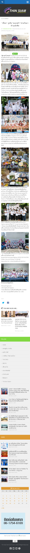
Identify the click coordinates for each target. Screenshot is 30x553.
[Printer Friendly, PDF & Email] (15, 54)
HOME (4, 345)
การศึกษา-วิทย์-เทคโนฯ (9, 356)
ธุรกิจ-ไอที (5, 352)
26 (10, 503)
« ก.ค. (2, 508)
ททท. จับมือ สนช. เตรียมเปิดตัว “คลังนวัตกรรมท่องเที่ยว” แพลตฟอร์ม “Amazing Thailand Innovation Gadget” (18, 461)
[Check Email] (16, 548)
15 (22, 498)
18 (6, 501)
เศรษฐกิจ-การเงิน (7, 348)
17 (3, 501)
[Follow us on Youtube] (13, 548)
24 (3, 503)
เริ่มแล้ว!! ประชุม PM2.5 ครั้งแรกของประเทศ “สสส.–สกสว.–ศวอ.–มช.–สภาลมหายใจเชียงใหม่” (18, 409)
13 (14, 498)
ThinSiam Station (7, 381)
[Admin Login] (19, 548)
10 (3, 498)
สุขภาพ (4, 363)
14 (18, 498)
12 (10, 498)
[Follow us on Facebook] (11, 548)
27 (14, 503)
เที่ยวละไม (5, 367)
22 (22, 501)
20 (14, 501)
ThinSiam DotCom (7, 28)
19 (10, 501)
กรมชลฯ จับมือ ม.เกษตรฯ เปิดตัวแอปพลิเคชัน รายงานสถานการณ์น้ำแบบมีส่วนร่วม (18, 426)
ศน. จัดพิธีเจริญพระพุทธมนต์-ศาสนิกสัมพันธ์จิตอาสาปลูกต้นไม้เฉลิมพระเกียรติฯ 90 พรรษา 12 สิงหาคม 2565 (19, 417)
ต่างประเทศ (6, 374)
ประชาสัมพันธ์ (4, 18)
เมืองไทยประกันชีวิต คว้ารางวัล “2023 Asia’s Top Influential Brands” (7, 321)
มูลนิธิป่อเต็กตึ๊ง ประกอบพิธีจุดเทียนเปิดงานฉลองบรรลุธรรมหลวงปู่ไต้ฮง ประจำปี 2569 (18, 453)
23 (26, 501)
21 (18, 501)
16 (26, 498)
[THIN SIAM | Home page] (15, 10)
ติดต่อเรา (5, 378)
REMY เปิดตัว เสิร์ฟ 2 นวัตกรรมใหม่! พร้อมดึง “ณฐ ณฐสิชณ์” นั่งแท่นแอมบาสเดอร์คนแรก (18, 478)
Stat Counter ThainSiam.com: (11, 535)
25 (6, 503)
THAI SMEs (5, 359)
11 (6, 498)
